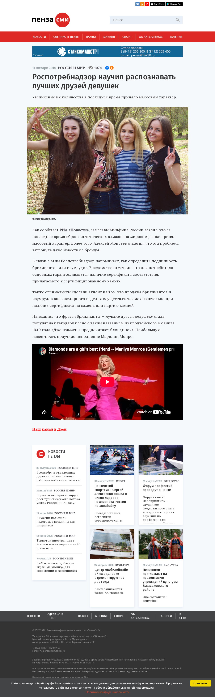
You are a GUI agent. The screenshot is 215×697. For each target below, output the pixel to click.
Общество (172, 481)
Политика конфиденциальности (107, 692)
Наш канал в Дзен (49, 429)
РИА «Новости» (74, 229)
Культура (122, 564)
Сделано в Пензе (66, 37)
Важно (91, 37)
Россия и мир (71, 68)
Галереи (176, 37)
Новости (39, 37)
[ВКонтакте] (107, 68)
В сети (182, 616)
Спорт (127, 37)
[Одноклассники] (112, 68)
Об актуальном (151, 37)
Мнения (109, 37)
